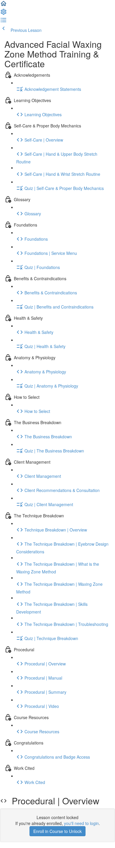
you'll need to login (81, 823)
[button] (3, 5)
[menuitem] (3, 14)
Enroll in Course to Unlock (57, 831)
